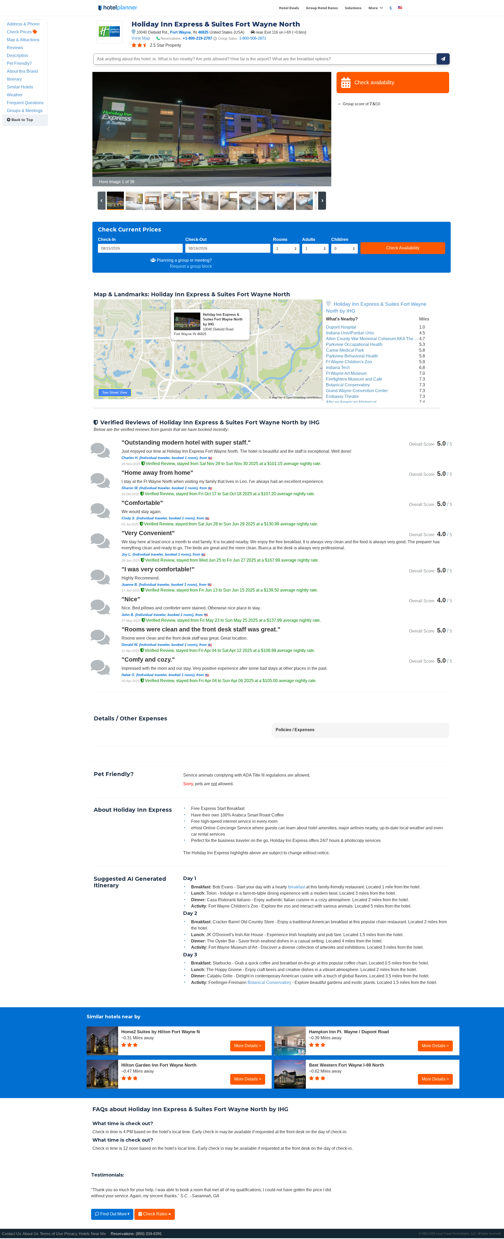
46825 (203, 32)
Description (17, 55)
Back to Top (21, 120)
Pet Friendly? (19, 63)
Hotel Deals (289, 8)
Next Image (314, 129)
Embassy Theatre (342, 396)
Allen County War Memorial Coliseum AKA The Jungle (376, 338)
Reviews (15, 47)
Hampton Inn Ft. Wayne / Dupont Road (349, 1031)
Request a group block (191, 266)
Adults (308, 239)
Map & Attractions (23, 39)
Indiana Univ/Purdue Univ (350, 332)
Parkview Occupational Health (354, 344)
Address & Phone (23, 24)
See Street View (114, 392)
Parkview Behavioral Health (352, 356)
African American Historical (351, 402)
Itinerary (14, 79)
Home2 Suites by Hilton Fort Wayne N (160, 1031)
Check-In (107, 239)
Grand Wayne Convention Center (357, 390)
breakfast (296, 886)
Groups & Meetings (25, 110)
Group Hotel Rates (322, 8)
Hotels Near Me (92, 1233)
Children (339, 239)
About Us (31, 1233)
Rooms (280, 239)
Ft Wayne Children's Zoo (349, 361)
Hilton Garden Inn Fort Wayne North (158, 1065)
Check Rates (155, 1213)
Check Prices (20, 31)
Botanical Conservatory (348, 384)
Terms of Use (51, 1233)
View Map (141, 38)
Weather (15, 94)
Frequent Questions (25, 102)
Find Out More (113, 1213)
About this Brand (22, 71)
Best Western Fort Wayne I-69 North (346, 1065)
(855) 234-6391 (149, 1233)
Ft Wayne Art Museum (346, 373)
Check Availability (402, 247)
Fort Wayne (180, 32)
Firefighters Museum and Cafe (354, 379)
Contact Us (11, 1233)
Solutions (353, 8)
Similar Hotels (20, 87)
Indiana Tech (338, 367)
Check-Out (196, 239)
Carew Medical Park (345, 350)
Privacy (70, 1233)
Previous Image (109, 129)
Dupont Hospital (341, 327)
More (374, 8)
